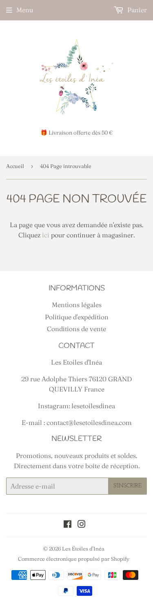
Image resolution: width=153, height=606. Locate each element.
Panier (136, 10)
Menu (24, 10)
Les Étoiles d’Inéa (83, 548)
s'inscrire (127, 486)
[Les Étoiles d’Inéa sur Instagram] (82, 525)
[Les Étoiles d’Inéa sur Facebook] (67, 525)
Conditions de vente (76, 329)
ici (45, 235)
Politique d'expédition (77, 317)
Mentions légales (77, 305)
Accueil (15, 166)
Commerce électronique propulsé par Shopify (73, 558)
